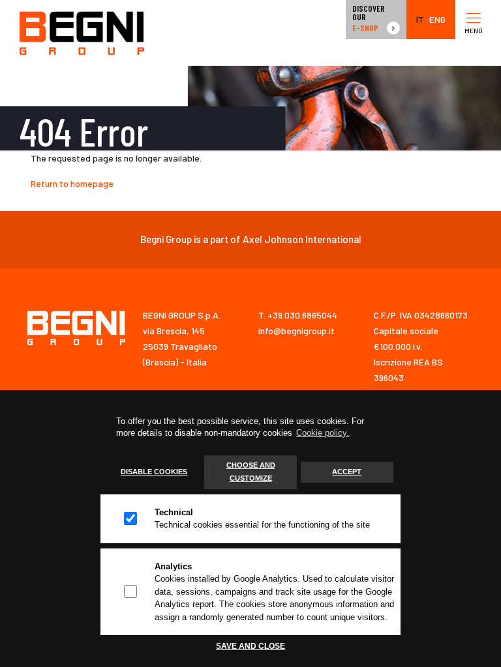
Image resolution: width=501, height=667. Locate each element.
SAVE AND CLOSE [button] (250, 646)
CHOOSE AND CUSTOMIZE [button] (250, 471)
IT (420, 19)
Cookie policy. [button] (322, 433)
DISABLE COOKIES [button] (154, 471)
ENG (437, 19)
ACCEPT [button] (346, 471)
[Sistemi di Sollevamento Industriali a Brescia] (82, 32)
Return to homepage (72, 183)
